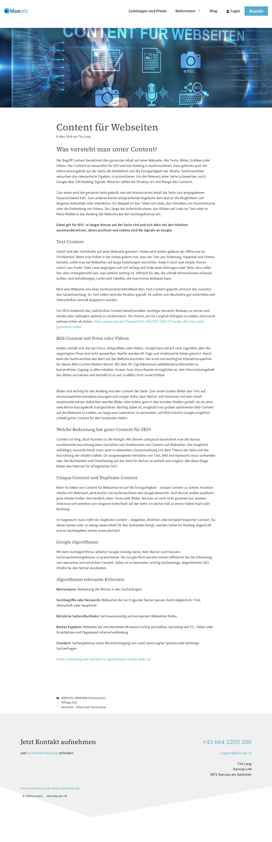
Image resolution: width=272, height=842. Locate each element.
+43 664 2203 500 (227, 741)
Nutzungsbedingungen (67, 788)
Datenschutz (40, 788)
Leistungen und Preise (148, 10)
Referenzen (185, 10)
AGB (51, 788)
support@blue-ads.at (235, 753)
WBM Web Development (90, 698)
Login (235, 10)
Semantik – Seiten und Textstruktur (83, 707)
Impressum (27, 788)
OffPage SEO (69, 702)
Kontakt (256, 11)
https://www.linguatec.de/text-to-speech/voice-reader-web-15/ (103, 659)
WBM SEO (67, 698)
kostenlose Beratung (42, 753)
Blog (213, 10)
